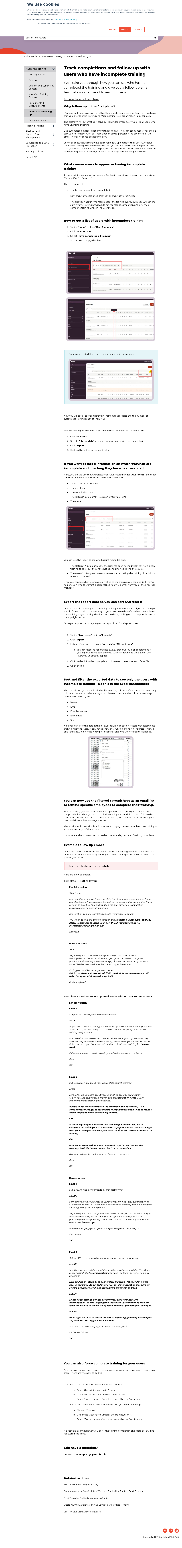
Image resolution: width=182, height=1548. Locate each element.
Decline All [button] (138, 30)
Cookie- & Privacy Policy (65, 19)
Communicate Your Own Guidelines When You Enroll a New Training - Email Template (103, 1491)
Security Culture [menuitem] (35, 151)
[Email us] (171, 1531)
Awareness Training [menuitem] (36, 69)
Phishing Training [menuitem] (35, 126)
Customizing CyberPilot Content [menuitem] (41, 87)
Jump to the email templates (81, 99)
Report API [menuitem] (32, 157)
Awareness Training (51, 56)
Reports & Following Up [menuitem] (40, 113)
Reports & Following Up (79, 56)
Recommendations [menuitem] (39, 120)
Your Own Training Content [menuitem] (39, 96)
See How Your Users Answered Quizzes (82, 1512)
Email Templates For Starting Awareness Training (86, 1498)
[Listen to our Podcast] (165, 1531)
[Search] (155, 37)
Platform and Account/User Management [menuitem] (33, 134)
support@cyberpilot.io (92, 1454)
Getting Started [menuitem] (37, 74)
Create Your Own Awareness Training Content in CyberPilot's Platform (96, 1505)
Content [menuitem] (33, 80)
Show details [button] (112, 30)
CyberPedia (30, 56)
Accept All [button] (124, 30)
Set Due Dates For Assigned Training (81, 1484)
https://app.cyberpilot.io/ (135, 920)
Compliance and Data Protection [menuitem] (37, 144)
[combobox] (88, 37)
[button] (53, 69)
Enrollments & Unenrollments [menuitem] (37, 104)
